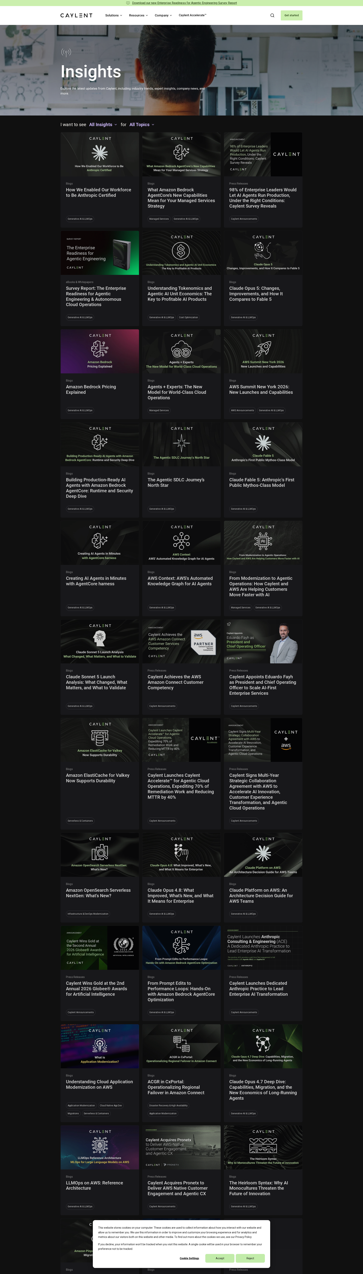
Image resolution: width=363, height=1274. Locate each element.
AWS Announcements (242, 410)
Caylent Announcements (244, 219)
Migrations (73, 1113)
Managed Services (159, 219)
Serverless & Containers (80, 821)
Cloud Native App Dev (111, 1105)
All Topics (140, 124)
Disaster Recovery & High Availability (168, 1105)
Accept (220, 1258)
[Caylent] (76, 15)
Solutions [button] (112, 15)
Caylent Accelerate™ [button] (192, 15)
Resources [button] (136, 15)
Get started (292, 15)
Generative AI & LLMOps (80, 219)
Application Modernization (81, 1105)
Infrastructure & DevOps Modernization (88, 914)
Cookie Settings (189, 1258)
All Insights (100, 124)
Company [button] (161, 15)
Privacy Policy (243, 1236)
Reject (250, 1258)
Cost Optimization (188, 317)
